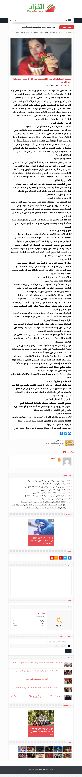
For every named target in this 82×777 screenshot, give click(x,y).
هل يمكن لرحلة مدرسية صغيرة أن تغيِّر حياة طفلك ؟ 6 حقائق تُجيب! (45, 487)
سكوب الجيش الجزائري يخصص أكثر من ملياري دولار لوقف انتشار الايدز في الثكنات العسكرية (36, 662)
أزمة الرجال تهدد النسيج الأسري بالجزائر (36, 679)
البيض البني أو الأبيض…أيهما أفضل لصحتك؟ (52, 499)
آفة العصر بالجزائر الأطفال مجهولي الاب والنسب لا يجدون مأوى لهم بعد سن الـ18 (37, 671)
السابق (59, 440)
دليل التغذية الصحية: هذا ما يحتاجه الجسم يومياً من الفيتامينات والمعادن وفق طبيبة (39, 505)
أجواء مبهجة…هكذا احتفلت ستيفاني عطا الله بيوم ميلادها (47, 493)
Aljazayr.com (41, 766)
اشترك (68, 651)
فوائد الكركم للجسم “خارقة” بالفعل (54, 444)
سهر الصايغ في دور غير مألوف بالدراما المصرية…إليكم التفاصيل (45, 496)
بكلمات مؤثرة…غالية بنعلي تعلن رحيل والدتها (51, 490)
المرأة (46, 85)
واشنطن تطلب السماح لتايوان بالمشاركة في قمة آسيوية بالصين (45, 508)
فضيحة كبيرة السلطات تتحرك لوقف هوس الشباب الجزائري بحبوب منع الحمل (37, 687)
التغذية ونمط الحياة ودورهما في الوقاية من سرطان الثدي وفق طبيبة (43, 502)
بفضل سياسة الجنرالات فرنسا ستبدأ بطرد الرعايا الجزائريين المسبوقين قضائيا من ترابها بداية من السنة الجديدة (36, 697)
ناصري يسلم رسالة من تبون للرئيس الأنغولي (41, 27)
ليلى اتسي (66, 85)
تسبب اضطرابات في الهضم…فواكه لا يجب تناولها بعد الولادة (46, 481)
